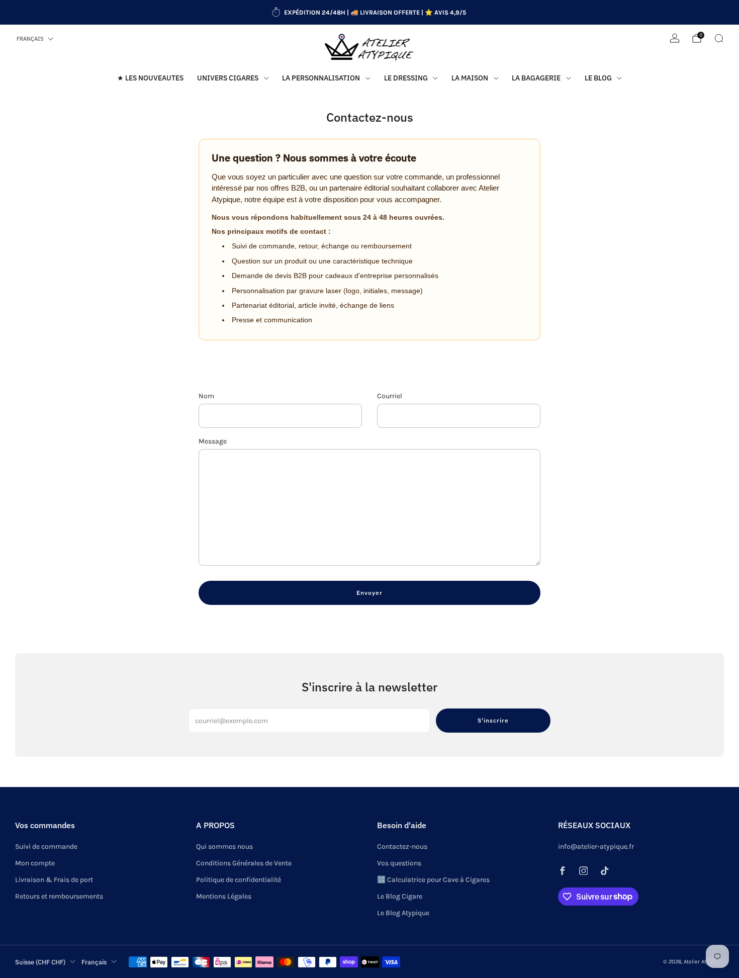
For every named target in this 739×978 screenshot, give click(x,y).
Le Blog (598, 77)
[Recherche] (719, 38)
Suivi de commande (46, 846)
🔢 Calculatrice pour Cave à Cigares (433, 879)
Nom (206, 396)
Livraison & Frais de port (54, 879)
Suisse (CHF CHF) (40, 962)
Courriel (389, 396)
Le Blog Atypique (403, 913)
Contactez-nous (402, 846)
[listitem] (369, 13)
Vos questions (399, 863)
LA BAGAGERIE (536, 77)
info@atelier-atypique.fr (596, 846)
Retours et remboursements (59, 896)
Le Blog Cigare (399, 896)
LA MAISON (469, 77)
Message (213, 441)
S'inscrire (493, 720)
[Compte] (675, 38)
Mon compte (35, 863)
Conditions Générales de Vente (244, 863)
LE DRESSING (406, 77)
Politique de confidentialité (238, 879)
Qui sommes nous (224, 846)
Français (30, 38)
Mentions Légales (223, 896)
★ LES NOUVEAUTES (150, 77)
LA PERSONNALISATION (321, 77)
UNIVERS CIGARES (227, 77)
